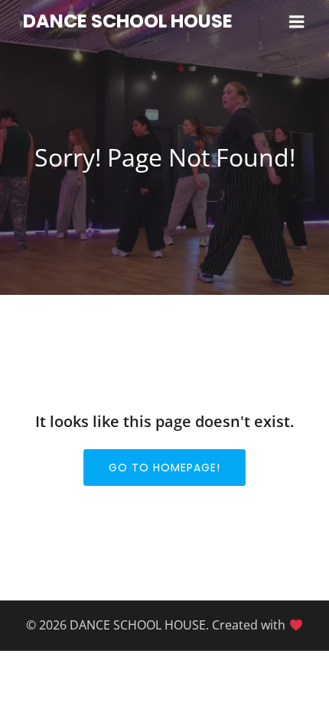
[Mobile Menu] (297, 22)
